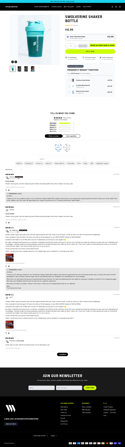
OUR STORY (87, 7)
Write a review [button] (54, 136)
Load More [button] (62, 354)
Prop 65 (62, 418)
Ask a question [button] (71, 136)
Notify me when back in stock (102, 45)
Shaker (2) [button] (49, 163)
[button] (120, 7)
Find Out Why (11, 424)
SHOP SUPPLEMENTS (42, 7)
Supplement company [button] (102, 163)
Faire (104, 415)
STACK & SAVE (56, 7)
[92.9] (66, 147)
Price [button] (78, 163)
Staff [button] (91, 163)
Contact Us (63, 412)
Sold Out (83, 46)
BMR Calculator (86, 409)
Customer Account (65, 415)
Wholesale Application (109, 409)
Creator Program (108, 407)
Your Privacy (64, 424)
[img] (9, 174)
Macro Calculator (86, 407)
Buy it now (90, 51)
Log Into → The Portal (109, 412)
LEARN (78, 7)
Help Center (63, 409)
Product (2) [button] (39, 163)
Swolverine (11, 443)
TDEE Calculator (86, 412)
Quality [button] (85, 163)
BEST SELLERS (69, 7)
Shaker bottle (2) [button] (59, 163)
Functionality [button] (70, 163)
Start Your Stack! (71, 1)
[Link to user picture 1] (9, 258)
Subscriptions (64, 407)
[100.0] (58, 147)
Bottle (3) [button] (19, 163)
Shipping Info (64, 421)
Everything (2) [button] (29, 163)
